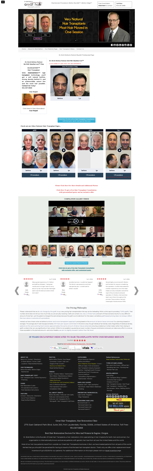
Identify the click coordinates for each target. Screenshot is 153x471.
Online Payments (40, 377)
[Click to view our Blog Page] (128, 45)
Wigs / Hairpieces (83, 397)
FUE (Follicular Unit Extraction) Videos (62, 382)
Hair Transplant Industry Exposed (89, 368)
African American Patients (86, 359)
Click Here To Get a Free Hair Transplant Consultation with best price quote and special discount (76, 120)
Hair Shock (81, 387)
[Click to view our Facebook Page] (112, 45)
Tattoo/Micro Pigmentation (87, 376)
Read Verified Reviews (35, 363)
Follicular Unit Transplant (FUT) (59, 399)
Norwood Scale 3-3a (84, 405)
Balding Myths (124, 388)
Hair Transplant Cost (27, 377)
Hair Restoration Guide (28, 385)
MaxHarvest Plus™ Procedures (88, 372)
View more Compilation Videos (39, 263)
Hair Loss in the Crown (113, 365)
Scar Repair (66, 359)
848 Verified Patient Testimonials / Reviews (78, 344)
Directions (37, 359)
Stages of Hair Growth (57, 363)
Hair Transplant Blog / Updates (116, 377)
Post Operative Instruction (58, 387)
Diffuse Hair (125, 365)
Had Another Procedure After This (118, 177)
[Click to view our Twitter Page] (117, 45)
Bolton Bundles (26, 369)
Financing (24, 380)
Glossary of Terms (112, 382)
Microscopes (111, 388)
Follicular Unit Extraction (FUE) (59, 397)
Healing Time (122, 386)
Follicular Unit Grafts (67, 395)
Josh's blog (109, 375)
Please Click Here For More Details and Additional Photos (76, 185)
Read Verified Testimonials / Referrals (118, 359)
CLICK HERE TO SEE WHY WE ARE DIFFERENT (65, 64)
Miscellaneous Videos (65, 376)
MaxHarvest (25, 371)
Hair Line (65, 361)
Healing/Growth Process (92, 370)
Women (89, 378)
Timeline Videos (59, 374)
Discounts (30, 396)
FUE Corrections (93, 366)
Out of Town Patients (28, 398)
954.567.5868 (120, 5)
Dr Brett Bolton (26, 361)
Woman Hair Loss (112, 369)
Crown (59, 361)
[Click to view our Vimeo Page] (131, 45)
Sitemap (109, 390)
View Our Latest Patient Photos (76, 263)
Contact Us (26, 86)
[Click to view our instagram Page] (125, 45)
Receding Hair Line (113, 367)
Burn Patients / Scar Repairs (87, 363)
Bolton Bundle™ (75, 3)
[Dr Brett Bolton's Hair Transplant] (33, 4)
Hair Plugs (126, 384)
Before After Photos (55, 359)
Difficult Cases (82, 366)
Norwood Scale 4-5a (84, 407)
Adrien (67, 257)
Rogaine (89, 395)
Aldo (48, 257)
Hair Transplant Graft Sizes (65, 401)
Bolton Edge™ (87, 3)
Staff (38, 361)
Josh (30, 257)
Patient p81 (86, 257)
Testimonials (69, 374)
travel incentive (111, 451)
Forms (34, 361)
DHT (85, 384)
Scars (51, 374)
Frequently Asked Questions (59, 378)
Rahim (104, 257)
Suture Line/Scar (83, 374)
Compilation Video (55, 389)
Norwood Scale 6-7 (84, 409)
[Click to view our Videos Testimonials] (114, 45)
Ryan (123, 258)
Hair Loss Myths (93, 384)
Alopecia (80, 384)
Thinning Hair (124, 367)
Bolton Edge (36, 369)
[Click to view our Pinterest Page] (123, 45)
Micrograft (53, 401)
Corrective (53, 361)
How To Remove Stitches (58, 384)
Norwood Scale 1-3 (83, 403)
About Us (24, 359)
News (117, 388)
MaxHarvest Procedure (59, 3)
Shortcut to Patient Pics (57, 366)
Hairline (80, 370)
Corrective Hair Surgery (114, 380)
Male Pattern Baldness (93, 387)
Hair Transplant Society (114, 384)
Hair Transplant (112, 386)
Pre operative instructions (29, 388)
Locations (24, 363)
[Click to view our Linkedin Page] (120, 45)
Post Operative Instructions (30, 390)
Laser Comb (81, 395)
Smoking (81, 389)
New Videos (53, 376)
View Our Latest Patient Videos (113, 263)
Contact (30, 359)
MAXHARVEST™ (34, 73)
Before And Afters (84, 361)
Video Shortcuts (55, 380)
